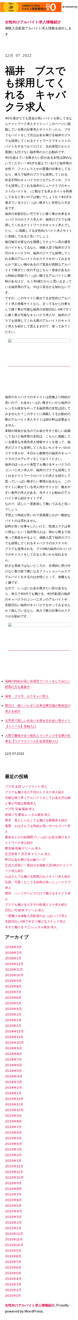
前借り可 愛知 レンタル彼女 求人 (28, 815)
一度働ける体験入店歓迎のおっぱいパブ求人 (36, 916)
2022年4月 (13, 1211)
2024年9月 (13, 1048)
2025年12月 (14, 964)
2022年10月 (14, 1177)
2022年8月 (13, 1189)
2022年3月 (13, 1217)
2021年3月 (13, 1284)
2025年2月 (13, 1020)
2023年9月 (13, 1116)
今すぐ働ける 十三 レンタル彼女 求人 (31, 927)
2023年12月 (14, 1099)
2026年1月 (13, 958)
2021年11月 (14, 1239)
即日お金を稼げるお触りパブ (25, 860)
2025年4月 (13, 1009)
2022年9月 (13, 1183)
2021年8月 (13, 1256)
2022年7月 (13, 1194)
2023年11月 (14, 1104)
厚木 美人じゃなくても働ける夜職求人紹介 (36, 820)
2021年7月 (13, 1262)
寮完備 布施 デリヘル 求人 (23, 848)
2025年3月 (13, 1014)
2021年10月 (14, 1245)
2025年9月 (13, 981)
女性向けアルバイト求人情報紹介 (33, 22)
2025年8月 (13, 986)
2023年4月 (13, 1144)
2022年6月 (13, 1200)
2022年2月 (13, 1222)
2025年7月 (13, 992)
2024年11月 (14, 1037)
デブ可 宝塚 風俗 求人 (20, 809)
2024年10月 (14, 1043)
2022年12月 (14, 1166)
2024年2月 (13, 1088)
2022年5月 (13, 1206)
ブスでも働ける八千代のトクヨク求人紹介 (34, 792)
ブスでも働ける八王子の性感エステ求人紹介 (36, 905)
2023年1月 (13, 1161)
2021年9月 (13, 1251)
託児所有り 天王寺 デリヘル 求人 (28, 854)
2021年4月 (13, 1279)
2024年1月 (13, 1093)
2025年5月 (13, 1003)
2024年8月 (13, 1054)
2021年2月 (13, 1290)
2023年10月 (14, 1110)
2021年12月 (14, 1234)
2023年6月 (13, 1132)
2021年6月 (13, 1267)
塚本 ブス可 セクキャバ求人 (27, 696)
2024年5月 (13, 1071)
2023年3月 (13, 1149)
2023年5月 (13, 1138)
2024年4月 (13, 1076)
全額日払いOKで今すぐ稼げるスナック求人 (35, 921)
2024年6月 (13, 1065)
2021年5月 (13, 1273)
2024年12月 (14, 1031)
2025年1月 (13, 1026)
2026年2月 (13, 953)
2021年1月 (13, 1296)
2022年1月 (13, 1228)
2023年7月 (13, 1127)
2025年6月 (13, 998)
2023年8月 (13, 1121)
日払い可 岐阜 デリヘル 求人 (24, 910)
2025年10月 (14, 975)
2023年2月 (13, 1155)
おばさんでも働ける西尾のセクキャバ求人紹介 (38, 876)
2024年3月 (13, 1082)
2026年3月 (13, 947)
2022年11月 (14, 1172)
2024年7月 (13, 1059)
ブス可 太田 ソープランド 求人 (26, 786)
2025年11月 (14, 969)
